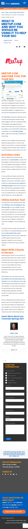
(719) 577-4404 (19, 8)
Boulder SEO (20, 452)
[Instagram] (14, 350)
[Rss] (17, 474)
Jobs (24, 520)
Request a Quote (9, 8)
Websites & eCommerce (14, 373)
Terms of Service (11, 520)
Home (3, 12)
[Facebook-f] (3, 474)
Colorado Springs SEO (10, 453)
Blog (7, 12)
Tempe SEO (15, 456)
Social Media (11, 380)
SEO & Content (12, 375)
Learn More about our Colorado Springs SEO (12, 317)
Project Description (10, 423)
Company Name (9, 397)
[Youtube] (14, 474)
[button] (14, 47)
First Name (8, 385)
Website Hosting (12, 382)
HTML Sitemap (19, 523)
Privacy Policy (19, 520)
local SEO (7, 117)
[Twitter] (6, 474)
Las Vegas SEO (14, 455)
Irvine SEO (6, 455)
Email (6, 404)
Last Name (8, 391)
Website (7, 417)
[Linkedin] (12, 350)
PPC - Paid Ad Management (15, 378)
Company (7, 523)
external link (14, 160)
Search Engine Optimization (16, 12)
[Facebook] (16, 350)
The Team (13, 523)
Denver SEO (20, 453)
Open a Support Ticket (12, 512)
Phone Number (9, 410)
